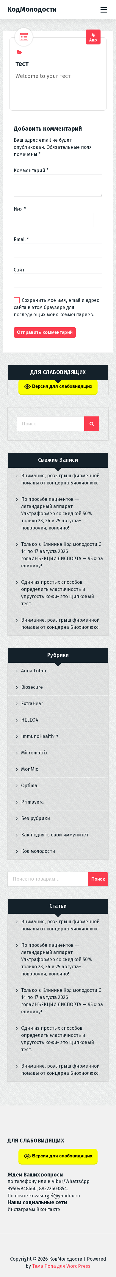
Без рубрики (35, 818)
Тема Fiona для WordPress (61, 1266)
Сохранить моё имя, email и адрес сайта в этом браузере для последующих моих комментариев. (56, 307)
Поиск (98, 878)
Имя (20, 209)
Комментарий (31, 170)
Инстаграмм (21, 1209)
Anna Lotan (33, 671)
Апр (93, 37)
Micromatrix (34, 753)
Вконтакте (48, 1209)
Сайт (19, 270)
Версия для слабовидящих (61, 386)
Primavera (32, 802)
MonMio (29, 769)
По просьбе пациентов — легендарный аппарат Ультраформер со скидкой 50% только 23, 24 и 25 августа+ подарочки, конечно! (56, 513)
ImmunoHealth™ (39, 736)
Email (21, 239)
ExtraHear (32, 703)
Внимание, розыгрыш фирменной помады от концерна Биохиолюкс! (60, 479)
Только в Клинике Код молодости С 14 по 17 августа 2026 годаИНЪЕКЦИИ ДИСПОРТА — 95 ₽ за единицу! (62, 555)
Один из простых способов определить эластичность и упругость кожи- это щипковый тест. (57, 592)
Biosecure (32, 687)
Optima (29, 785)
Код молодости (38, 851)
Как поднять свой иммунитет (54, 835)
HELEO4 (29, 720)
